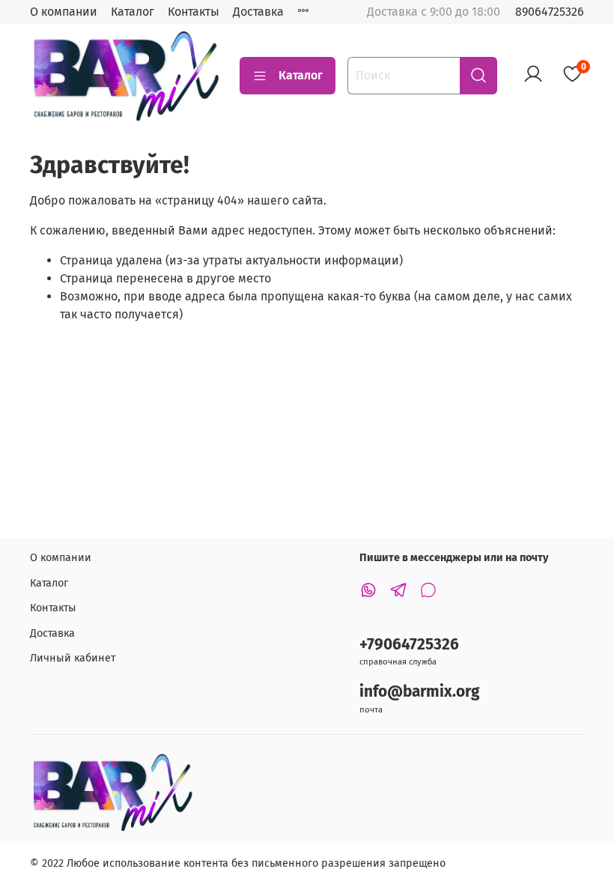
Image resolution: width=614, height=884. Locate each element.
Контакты (193, 11)
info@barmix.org (419, 691)
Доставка (258, 11)
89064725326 (549, 11)
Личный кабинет (72, 658)
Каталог (132, 11)
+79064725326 (409, 644)
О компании (63, 11)
